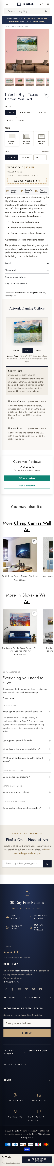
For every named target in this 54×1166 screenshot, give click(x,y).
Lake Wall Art (10, 295)
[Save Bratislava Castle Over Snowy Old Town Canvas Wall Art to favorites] (34, 613)
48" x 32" (40, 157)
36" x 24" (25, 157)
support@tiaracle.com (25, 970)
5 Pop (21, 120)
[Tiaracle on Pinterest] (27, 989)
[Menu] (7, 4)
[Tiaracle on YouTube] (41, 989)
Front (16, 351)
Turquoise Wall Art (37, 292)
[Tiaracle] (25, 4)
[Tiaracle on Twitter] (34, 989)
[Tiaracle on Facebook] (12, 989)
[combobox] (23, 11)
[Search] (46, 11)
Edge (38, 351)
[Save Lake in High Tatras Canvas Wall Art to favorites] (46, 95)
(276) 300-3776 (11, 982)
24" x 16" (11, 157)
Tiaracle (15, 1130)
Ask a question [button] (27, 485)
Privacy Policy (27, 1137)
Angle (28, 351)
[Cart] (47, 3)
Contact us (8, 698)
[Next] (46, 51)
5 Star (42, 113)
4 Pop (10, 120)
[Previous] (7, 51)
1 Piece (10, 113)
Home (7, 27)
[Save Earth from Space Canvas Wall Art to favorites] (34, 541)
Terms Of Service (39, 1134)
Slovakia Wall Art (20, 27)
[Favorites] (41, 3)
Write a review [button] (27, 478)
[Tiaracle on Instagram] (19, 989)
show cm (45, 151)
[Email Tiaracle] (5, 989)
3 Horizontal (27, 113)
